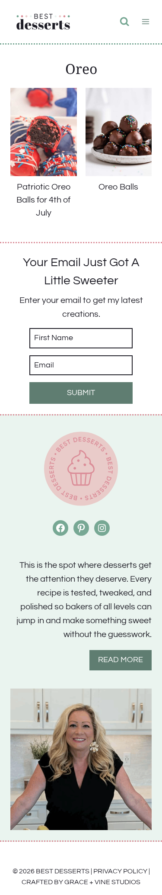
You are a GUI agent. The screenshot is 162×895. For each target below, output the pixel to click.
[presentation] (43, 132)
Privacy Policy (120, 871)
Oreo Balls (118, 187)
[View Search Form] (124, 22)
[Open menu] (145, 21)
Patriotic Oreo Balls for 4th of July (43, 200)
